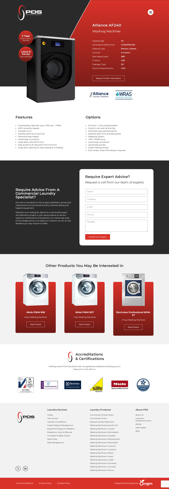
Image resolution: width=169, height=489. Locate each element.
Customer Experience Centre (143, 419)
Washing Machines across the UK (104, 425)
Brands (138, 424)
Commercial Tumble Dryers (101, 415)
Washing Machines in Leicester (103, 436)
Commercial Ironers (98, 418)
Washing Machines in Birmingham (104, 432)
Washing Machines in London (102, 429)
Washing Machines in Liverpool (103, 449)
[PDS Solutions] (26, 417)
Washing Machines (106, 31)
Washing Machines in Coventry (103, 446)
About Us (139, 415)
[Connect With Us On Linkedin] (25, 468)
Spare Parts (52, 439)
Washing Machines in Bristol (101, 453)
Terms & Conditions (24, 483)
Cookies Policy (63, 483)
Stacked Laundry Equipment (102, 422)
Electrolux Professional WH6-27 (133, 313)
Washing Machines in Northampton (105, 439)
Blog (138, 431)
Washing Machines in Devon (102, 470)
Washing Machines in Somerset (103, 463)
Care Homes (52, 418)
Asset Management (55, 443)
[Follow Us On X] (18, 468)
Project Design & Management (60, 425)
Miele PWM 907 (84, 312)
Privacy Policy (45, 483)
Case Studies (141, 428)
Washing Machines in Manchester (104, 443)
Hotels (50, 415)
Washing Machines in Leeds (101, 456)
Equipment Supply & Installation (61, 429)
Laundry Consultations (56, 422)
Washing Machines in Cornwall (103, 467)
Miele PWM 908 (35, 312)
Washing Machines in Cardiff (101, 460)
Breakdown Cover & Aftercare (59, 432)
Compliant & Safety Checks (58, 436)
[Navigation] (150, 12)
